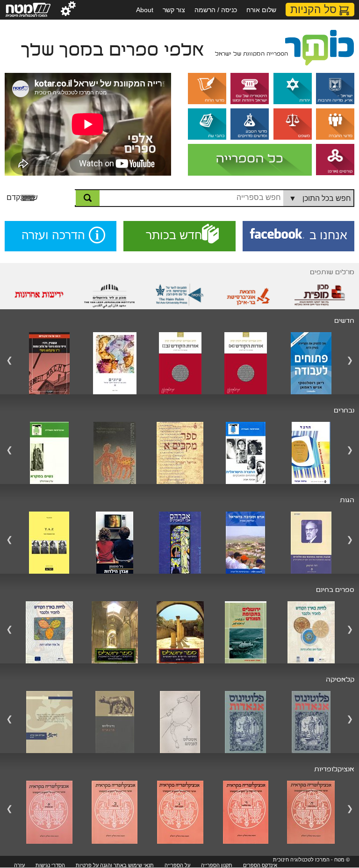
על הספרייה (177, 865)
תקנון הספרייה (216, 865)
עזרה (19, 865)
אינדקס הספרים (260, 865)
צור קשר (174, 10)
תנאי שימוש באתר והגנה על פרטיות (115, 865)
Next (349, 360)
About (144, 10)
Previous (9, 360)
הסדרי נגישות (50, 865)
